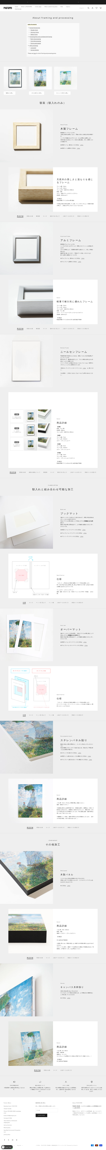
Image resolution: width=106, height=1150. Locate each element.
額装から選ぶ (9, 93)
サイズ (45, 216)
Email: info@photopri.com (10, 1115)
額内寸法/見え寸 (55, 216)
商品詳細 (20, 216)
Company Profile (8, 1118)
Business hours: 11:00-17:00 (10, 1106)
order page (38, 6)
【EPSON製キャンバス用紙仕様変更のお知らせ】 (53, 3)
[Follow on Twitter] (8, 1140)
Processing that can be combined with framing (40, 36)
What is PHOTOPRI (26, 6)
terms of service (8, 1125)
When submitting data (51, 6)
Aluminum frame (34, 32)
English (82, 8)
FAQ (62, 6)
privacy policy (7, 1134)
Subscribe (41, 1115)
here (35, 53)
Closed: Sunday (7, 1108)
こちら (81, 145)
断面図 (38, 216)
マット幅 (51, 602)
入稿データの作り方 (68, 216)
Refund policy (7, 1127)
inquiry (68, 6)
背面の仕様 (30, 216)
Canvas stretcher (34, 50)
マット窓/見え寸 (41, 602)
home (16, 6)
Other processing (33, 45)
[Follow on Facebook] (4, 1140)
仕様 (24, 602)
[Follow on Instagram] (12, 1140)
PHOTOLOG (18, 9)
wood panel (33, 48)
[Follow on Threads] (16, 1140)
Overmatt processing (35, 41)
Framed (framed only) (34, 27)
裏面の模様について (34, 472)
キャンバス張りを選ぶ (62, 93)
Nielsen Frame (34, 34)
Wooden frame (34, 30)
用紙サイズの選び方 (83, 216)
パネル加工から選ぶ (36, 93)
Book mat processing (35, 39)
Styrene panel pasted (35, 43)
